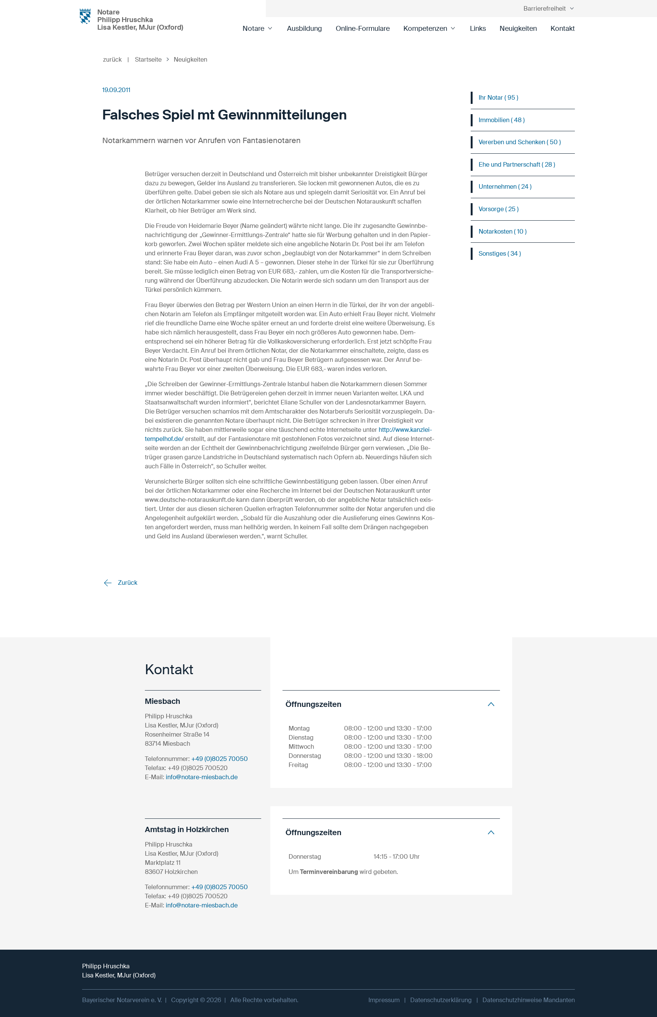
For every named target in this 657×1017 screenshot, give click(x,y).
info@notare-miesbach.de (202, 777)
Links (478, 28)
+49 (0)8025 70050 (219, 759)
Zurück (126, 583)
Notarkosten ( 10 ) (503, 232)
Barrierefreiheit (545, 9)
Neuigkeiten (518, 28)
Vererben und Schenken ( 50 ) (520, 142)
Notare (253, 28)
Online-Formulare (363, 28)
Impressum (384, 1000)
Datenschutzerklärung (441, 1000)
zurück (116, 60)
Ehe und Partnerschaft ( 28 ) (517, 165)
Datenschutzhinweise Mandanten (528, 1000)
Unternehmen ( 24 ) (505, 187)
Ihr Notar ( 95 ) (498, 98)
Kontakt (563, 28)
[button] (391, 704)
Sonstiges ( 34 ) (500, 254)
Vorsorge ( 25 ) (499, 209)
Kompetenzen (425, 28)
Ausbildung (304, 28)
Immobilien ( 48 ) (502, 120)
